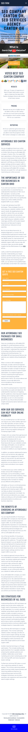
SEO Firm (5, 3)
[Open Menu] (26, 3)
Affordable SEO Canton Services (13, 142)
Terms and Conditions (10, 718)
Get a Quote (14, 63)
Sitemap (17, 720)
